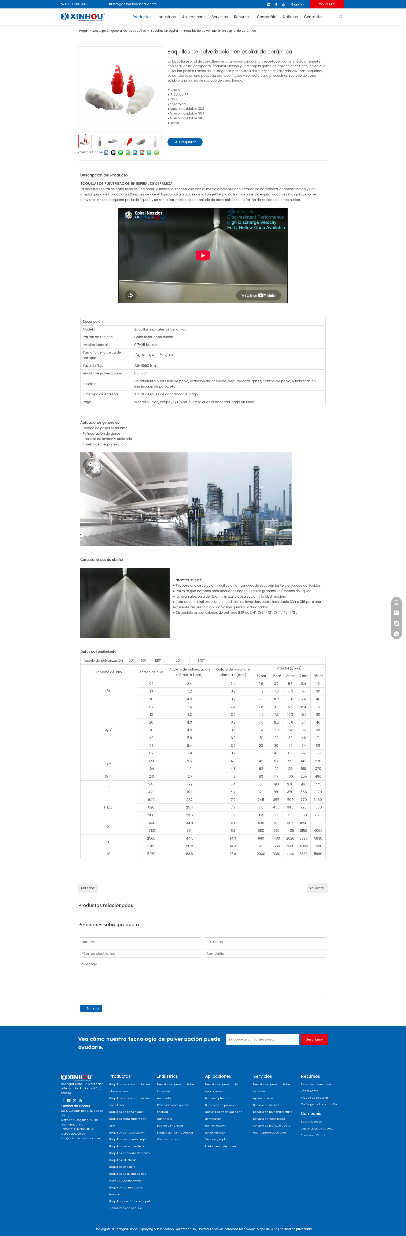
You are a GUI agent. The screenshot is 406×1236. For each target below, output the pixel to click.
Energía (162, 1112)
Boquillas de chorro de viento (129, 1153)
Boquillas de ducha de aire (127, 1174)
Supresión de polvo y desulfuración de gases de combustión (223, 1112)
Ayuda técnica (263, 1098)
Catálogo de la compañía (319, 1104)
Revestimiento (215, 1133)
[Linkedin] (268, 4)
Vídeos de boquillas (315, 1098)
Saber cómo (309, 1091)
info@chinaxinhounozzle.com (135, 4)
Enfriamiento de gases (220, 1146)
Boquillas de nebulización (127, 1133)
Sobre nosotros (311, 1122)
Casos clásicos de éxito (317, 1129)
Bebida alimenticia (170, 1126)
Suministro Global (313, 1135)
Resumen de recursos (316, 1084)
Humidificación (215, 1126)
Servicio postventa (266, 1105)
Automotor (164, 1098)
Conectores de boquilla (125, 1208)
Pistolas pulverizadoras (125, 1181)
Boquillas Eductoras (122, 1160)
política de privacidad (296, 1229)
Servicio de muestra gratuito (272, 1112)
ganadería (164, 1119)
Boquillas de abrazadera (126, 1146)
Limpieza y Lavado (217, 1098)
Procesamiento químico (174, 1105)
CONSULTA (326, 4)
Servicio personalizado (269, 1119)
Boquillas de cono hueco (126, 1112)
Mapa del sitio (267, 1229)
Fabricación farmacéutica (175, 1133)
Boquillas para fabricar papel (129, 1201)
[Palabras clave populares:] (341, 17)
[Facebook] (261, 4)
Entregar (93, 1008)
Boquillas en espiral (122, 1167)
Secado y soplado (217, 1139)
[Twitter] (276, 4)
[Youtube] (283, 4)
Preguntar (187, 142)
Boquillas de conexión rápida (129, 1139)
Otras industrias (168, 1139)
